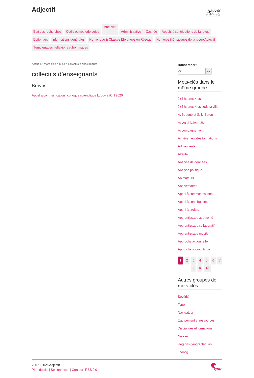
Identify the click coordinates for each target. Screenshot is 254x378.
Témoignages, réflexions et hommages (60, 47)
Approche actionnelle (193, 241)
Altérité (183, 154)
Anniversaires (187, 186)
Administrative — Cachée (139, 31)
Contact (77, 369)
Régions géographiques (195, 344)
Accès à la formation (192, 122)
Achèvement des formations (197, 138)
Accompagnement (190, 130)
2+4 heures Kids (189, 98)
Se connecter (60, 369)
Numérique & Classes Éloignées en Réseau (120, 39)
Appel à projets (188, 209)
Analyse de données (192, 162)
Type (181, 304)
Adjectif (43, 9)
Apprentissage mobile (193, 233)
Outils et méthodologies (82, 31)
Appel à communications (195, 194)
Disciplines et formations (195, 328)
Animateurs (186, 178)
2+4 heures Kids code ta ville (198, 106)
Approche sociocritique (194, 249)
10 (207, 268)
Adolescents (186, 146)
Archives (110, 27)
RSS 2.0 (91, 369)
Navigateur (185, 312)
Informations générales (68, 39)
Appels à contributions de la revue (186, 31)
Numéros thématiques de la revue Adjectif (185, 39)
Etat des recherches (47, 31)
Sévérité (184, 296)
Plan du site (40, 369)
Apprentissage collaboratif (196, 225)
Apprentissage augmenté (195, 217)
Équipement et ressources (196, 320)
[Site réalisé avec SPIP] (216, 367)
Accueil (36, 63)
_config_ (184, 352)
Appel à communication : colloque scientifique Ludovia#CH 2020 (77, 95)
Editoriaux (40, 39)
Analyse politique (190, 170)
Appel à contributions (193, 201)
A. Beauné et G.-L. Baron (195, 114)
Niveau (183, 336)
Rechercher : (187, 65)
